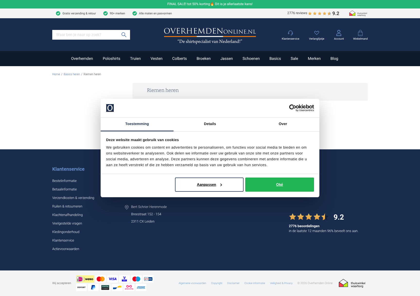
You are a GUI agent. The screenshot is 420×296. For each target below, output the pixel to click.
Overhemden (82, 58)
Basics (275, 58)
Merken (314, 58)
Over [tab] (283, 124)
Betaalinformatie (64, 189)
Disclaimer (233, 283)
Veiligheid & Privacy (281, 283)
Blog (334, 58)
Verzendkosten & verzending (73, 198)
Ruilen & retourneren (67, 206)
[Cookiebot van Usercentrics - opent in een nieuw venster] (292, 108)
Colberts (179, 58)
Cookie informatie (255, 283)
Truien (135, 58)
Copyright (216, 283)
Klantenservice (68, 169)
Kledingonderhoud (65, 232)
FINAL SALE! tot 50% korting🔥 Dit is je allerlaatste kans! (210, 4)
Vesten (156, 58)
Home (56, 74)
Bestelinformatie (64, 181)
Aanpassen (206, 184)
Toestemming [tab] (137, 124)
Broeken (204, 58)
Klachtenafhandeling (67, 215)
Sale (294, 58)
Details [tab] (210, 124)
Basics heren (72, 74)
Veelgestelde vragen (67, 223)
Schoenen (251, 58)
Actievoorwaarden (65, 249)
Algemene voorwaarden (192, 283)
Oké (279, 184)
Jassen (226, 58)
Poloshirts (111, 58)
